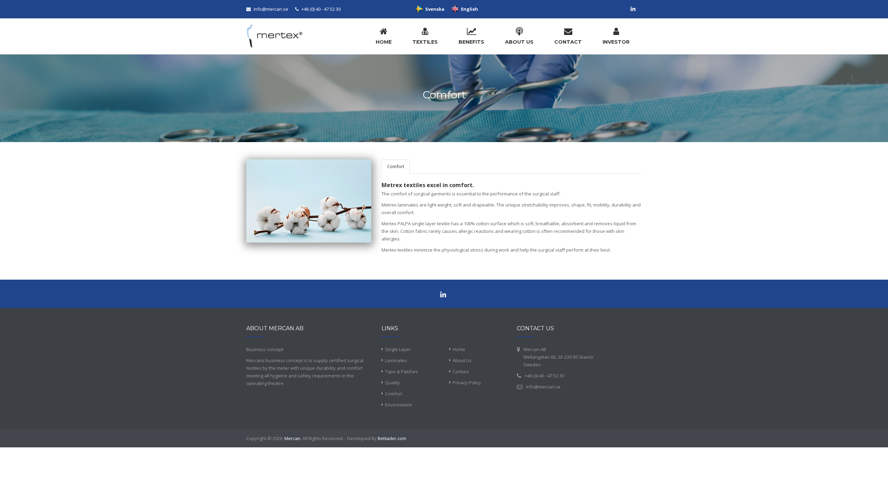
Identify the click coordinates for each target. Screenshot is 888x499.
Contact (461, 371)
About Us (462, 360)
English (468, 9)
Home (459, 349)
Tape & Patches (401, 371)
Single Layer (398, 349)
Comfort (395, 166)
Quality (392, 382)
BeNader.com (392, 438)
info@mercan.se (271, 9)
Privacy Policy (467, 382)
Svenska (433, 9)
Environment (398, 405)
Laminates (396, 360)
